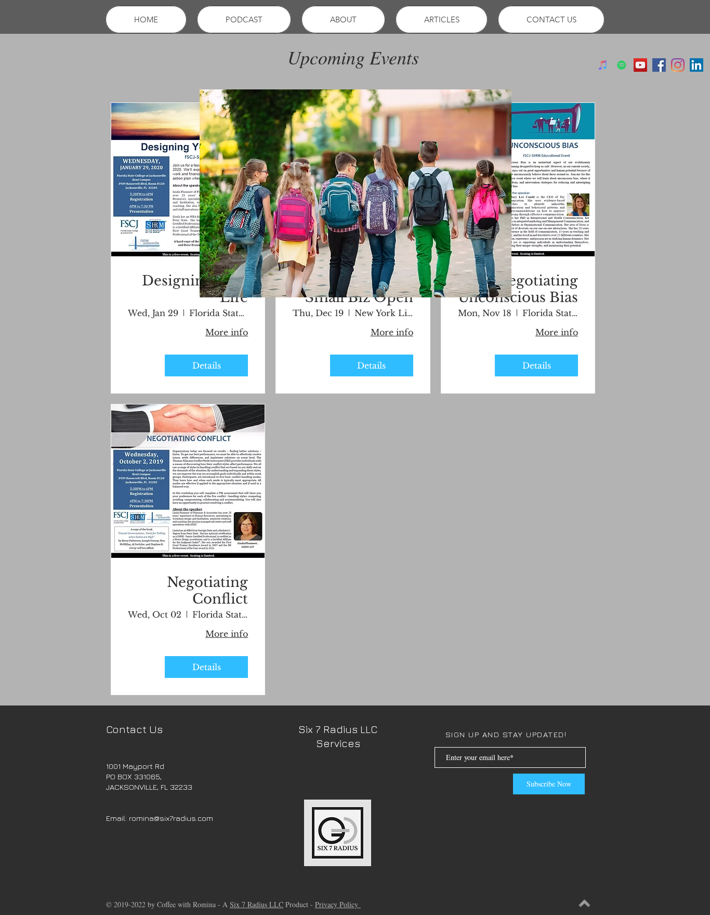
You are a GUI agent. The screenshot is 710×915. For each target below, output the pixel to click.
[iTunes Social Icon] (603, 65)
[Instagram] (678, 65)
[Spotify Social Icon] (621, 65)
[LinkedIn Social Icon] (696, 65)
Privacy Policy (338, 904)
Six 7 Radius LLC (256, 904)
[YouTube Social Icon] (640, 65)
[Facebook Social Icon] (659, 65)
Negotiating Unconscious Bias (518, 289)
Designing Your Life (195, 289)
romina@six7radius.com (171, 818)
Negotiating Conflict (207, 590)
